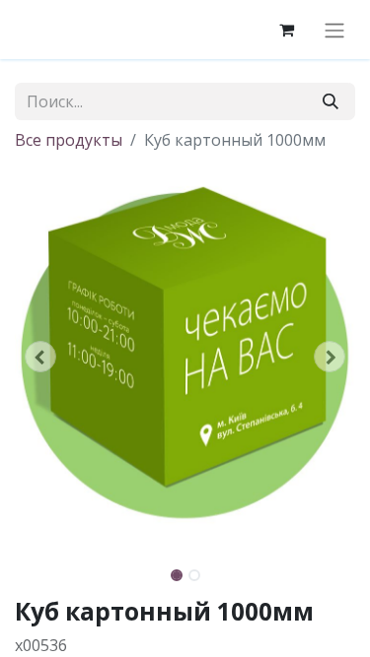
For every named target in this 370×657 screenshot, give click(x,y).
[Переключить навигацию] (334, 29)
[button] (40, 356)
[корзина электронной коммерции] (286, 29)
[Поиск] (330, 101)
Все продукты (68, 140)
